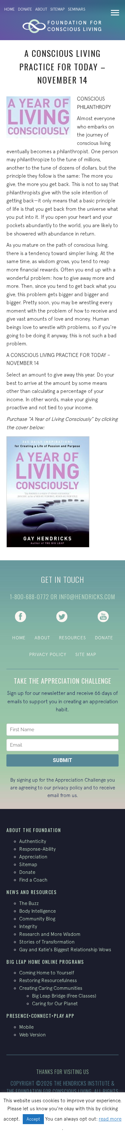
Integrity (28, 926)
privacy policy (67, 787)
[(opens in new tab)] (20, 616)
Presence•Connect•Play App (40, 1015)
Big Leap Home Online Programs (45, 961)
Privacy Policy (47, 654)
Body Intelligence (37, 911)
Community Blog (37, 918)
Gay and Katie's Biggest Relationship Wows (65, 949)
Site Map (85, 654)
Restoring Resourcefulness (48, 980)
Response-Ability (37, 849)
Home (9, 9)
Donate (25, 9)
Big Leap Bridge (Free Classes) (64, 995)
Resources (72, 637)
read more (110, 1119)
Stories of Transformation (47, 942)
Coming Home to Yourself (46, 972)
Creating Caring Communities (50, 988)
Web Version (32, 1034)
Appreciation (33, 856)
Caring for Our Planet (55, 1003)
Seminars (76, 9)
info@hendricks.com (87, 596)
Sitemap (57, 9)
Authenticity (32, 841)
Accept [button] (33, 1119)
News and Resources (31, 891)
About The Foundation (33, 829)
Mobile (26, 1027)
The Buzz (29, 903)
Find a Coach (33, 880)
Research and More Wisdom (49, 934)
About (41, 9)
